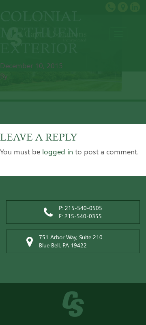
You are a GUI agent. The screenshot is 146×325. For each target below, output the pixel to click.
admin (20, 75)
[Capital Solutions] (73, 304)
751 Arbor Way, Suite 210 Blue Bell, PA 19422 (71, 241)
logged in (57, 151)
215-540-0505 (83, 208)
